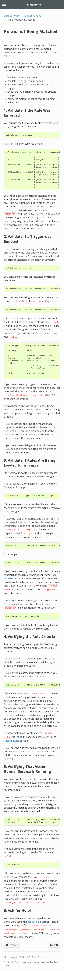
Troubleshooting (31, 15)
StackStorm (34, 4)
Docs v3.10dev (11, 15)
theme (35, 962)
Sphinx (19, 962)
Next (53, 945)
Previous (13, 945)
